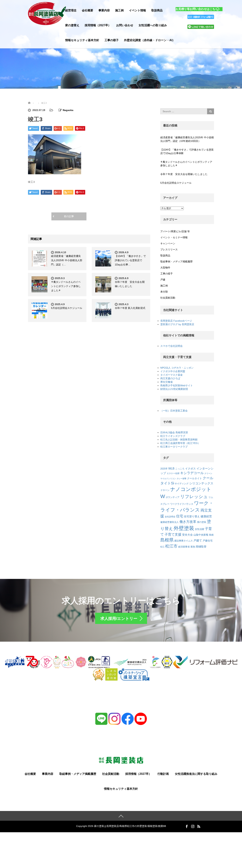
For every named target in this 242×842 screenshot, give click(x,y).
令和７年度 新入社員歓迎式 (130, 308)
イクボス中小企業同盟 (172, 371)
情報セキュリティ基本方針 (82, 40)
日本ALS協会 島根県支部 (174, 432)
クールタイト (194, 478)
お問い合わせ (124, 25)
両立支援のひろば (170, 378)
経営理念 (71, 10)
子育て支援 (173, 534)
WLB (171, 468)
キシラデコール (192, 473)
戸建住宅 (208, 540)
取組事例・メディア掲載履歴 (176, 261)
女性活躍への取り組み (153, 25)
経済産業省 (184, 547)
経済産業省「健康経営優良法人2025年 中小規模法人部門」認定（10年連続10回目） (187, 139)
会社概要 (87, 10)
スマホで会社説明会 (171, 345)
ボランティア (172, 497)
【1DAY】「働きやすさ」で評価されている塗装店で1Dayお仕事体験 (187, 151)
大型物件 (165, 267)
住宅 (179, 516)
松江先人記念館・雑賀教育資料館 (179, 439)
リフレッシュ (194, 496)
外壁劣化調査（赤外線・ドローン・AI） (149, 40)
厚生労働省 (166, 381)
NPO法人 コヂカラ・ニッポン (177, 367)
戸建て (197, 540)
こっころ (179, 468)
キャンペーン (167, 243)
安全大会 (187, 534)
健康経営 (206, 516)
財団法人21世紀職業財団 (174, 389)
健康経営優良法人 (169, 522)
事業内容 (104, 10)
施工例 (119, 10)
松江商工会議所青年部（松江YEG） (180, 443)
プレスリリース (169, 249)
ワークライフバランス (181, 504)
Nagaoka (68, 110)
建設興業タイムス (183, 541)
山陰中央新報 (200, 534)
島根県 (167, 539)
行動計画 (163, 773)
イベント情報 (137, 10)
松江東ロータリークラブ (174, 446)
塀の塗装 (201, 522)
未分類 (164, 291)
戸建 (162, 279)
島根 (211, 535)
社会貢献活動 (167, 297)
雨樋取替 (201, 546)
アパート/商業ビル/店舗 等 (175, 231)
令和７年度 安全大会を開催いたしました (183, 174)
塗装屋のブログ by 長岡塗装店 (177, 324)
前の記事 (69, 216)
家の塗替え (72, 25)
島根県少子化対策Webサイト (176, 385)
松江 (162, 547)
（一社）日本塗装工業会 (174, 410)
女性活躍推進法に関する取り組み (196, 773)
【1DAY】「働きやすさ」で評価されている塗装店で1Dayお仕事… (130, 260)
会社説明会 (170, 516)
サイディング (181, 483)
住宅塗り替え (192, 516)
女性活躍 (199, 529)
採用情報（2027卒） (98, 25)
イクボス (190, 468)
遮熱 (192, 546)
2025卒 (164, 469)
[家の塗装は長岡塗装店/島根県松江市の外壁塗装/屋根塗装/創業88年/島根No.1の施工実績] (47, 13)
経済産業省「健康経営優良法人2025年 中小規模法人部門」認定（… (66, 260)
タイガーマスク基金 (171, 374)
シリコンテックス (201, 483)
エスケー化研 (173, 473)
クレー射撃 (181, 478)
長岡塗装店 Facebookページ (176, 320)
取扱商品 (157, 10)
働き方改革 (187, 522)
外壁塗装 (184, 528)
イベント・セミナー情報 (174, 237)
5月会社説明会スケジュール (66, 308)
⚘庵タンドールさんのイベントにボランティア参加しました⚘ (66, 286)
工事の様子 (112, 40)
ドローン (165, 490)
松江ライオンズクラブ (172, 436)
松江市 (171, 546)
